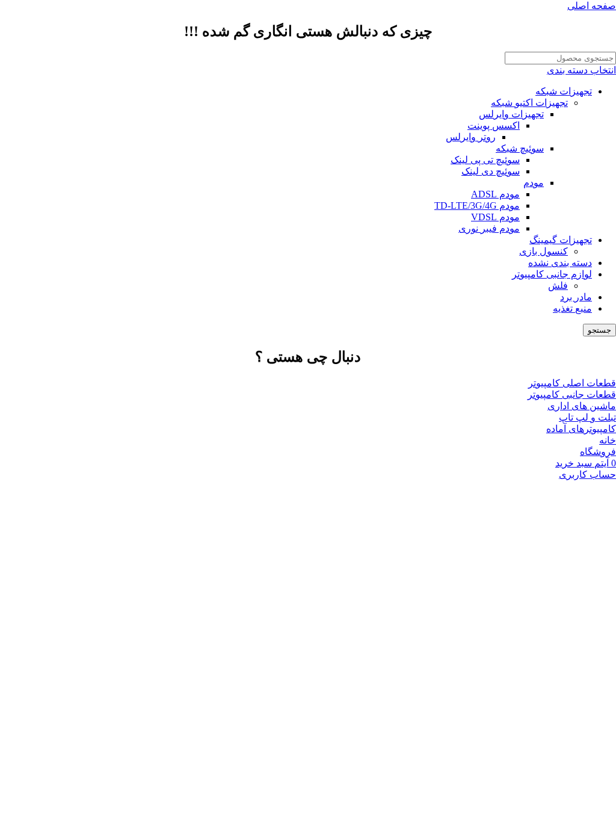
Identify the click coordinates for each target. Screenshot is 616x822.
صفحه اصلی (591, 6)
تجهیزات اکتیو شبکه (529, 102)
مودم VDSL (495, 217)
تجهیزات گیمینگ (560, 240)
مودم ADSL (495, 194)
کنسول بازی (543, 251)
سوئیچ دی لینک (490, 171)
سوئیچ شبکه (520, 148)
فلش (558, 285)
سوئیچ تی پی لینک (485, 160)
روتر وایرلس (471, 137)
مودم (533, 183)
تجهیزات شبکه (563, 91)
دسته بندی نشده (560, 263)
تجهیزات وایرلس (511, 114)
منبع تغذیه (572, 308)
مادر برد (576, 297)
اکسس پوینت (493, 125)
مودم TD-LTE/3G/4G (477, 205)
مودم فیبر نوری (489, 228)
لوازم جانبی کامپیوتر (552, 274)
